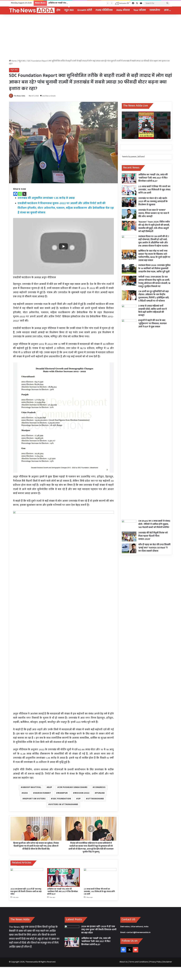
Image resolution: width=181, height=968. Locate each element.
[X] (24, 194)
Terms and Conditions (138, 962)
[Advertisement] (90, 37)
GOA (25, 793)
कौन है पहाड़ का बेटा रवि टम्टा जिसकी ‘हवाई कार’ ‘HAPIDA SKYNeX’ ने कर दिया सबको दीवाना (154, 548)
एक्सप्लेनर (155, 10)
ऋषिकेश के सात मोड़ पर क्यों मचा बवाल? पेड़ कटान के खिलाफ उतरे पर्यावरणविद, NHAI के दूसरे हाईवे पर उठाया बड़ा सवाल (154, 256)
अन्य (166, 10)
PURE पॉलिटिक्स (104, 10)
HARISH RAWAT (43, 793)
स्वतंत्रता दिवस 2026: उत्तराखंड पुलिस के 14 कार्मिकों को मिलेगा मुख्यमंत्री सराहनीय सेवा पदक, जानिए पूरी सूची (154, 269)
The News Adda (19, 96)
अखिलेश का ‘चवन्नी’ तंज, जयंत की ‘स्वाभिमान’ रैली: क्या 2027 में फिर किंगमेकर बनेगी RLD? (80, 3)
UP (79, 799)
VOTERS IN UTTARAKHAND (64, 804)
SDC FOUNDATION (61, 799)
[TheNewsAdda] (32, 10)
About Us (124, 962)
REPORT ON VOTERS (35, 799)
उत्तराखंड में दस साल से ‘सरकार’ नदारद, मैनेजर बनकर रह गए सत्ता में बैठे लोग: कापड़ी (153, 213)
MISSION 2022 (82, 793)
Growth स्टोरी (84, 10)
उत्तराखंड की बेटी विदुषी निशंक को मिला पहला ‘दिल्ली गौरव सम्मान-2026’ (153, 536)
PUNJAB (100, 793)
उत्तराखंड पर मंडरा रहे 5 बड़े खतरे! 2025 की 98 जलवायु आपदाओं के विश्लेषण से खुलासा (153, 202)
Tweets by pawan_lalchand (133, 157)
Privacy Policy (156, 962)
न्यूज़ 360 (69, 10)
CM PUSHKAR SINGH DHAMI (73, 787)
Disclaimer (167, 962)
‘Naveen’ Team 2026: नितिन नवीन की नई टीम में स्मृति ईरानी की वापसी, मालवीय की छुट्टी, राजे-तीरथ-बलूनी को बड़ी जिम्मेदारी (154, 227)
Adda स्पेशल (123, 10)
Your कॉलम (139, 10)
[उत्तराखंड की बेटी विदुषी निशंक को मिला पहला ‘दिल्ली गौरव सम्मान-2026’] (129, 537)
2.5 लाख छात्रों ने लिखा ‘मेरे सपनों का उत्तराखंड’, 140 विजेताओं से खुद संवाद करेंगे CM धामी (99, 892)
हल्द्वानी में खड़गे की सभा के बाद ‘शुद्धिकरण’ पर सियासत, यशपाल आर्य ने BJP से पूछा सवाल (152, 324)
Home (14, 61)
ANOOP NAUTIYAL (31, 787)
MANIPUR (63, 793)
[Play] (63, 246)
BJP (50, 787)
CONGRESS (99, 787)
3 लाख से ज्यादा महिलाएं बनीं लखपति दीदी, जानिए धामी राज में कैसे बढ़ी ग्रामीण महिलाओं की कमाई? (152, 311)
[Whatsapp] (20, 194)
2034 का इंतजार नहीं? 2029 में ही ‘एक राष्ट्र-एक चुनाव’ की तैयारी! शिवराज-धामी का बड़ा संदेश (26, 892)
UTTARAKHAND (96, 799)
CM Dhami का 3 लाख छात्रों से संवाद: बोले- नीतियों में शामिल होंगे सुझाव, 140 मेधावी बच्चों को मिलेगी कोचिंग (154, 524)
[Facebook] (15, 194)
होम (58, 10)
